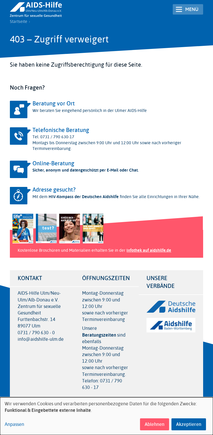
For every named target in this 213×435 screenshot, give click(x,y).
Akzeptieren (188, 424)
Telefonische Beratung (60, 130)
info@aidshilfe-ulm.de (41, 339)
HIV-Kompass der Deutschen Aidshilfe (84, 197)
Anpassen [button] (14, 424)
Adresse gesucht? (54, 190)
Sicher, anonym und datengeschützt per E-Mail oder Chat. (85, 170)
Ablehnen (154, 424)
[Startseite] (36, 9)
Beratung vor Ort (53, 103)
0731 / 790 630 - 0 (36, 333)
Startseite (18, 21)
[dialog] (106, 416)
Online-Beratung (53, 163)
